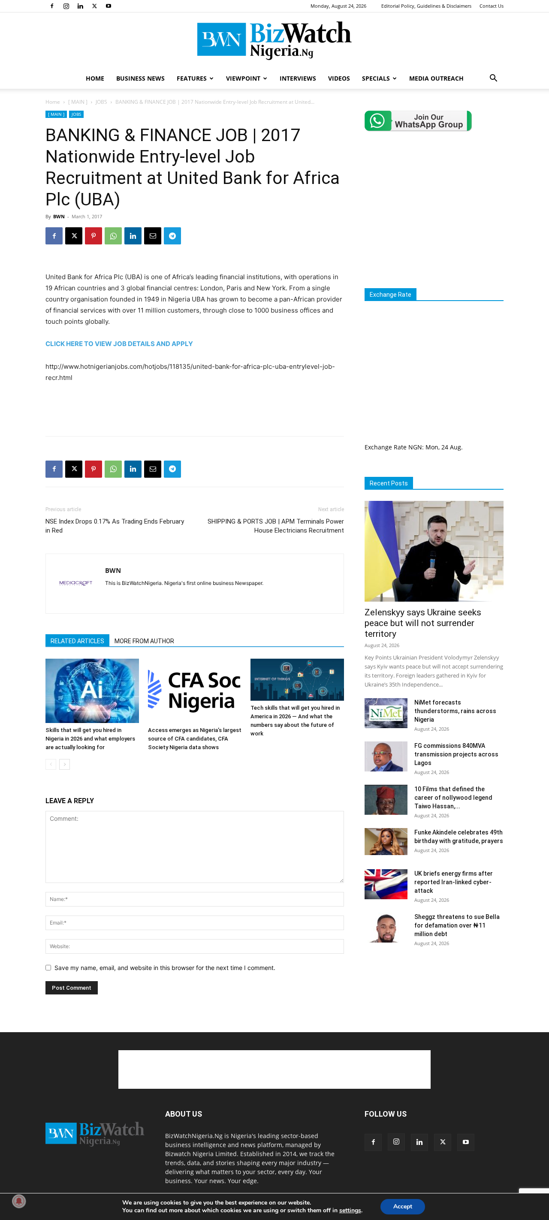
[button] (493, 79)
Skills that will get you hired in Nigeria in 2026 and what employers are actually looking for (90, 738)
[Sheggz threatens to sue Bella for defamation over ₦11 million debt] (386, 928)
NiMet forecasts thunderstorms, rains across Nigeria (455, 711)
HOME (95, 78)
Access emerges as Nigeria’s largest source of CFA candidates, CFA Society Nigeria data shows (194, 738)
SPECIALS (376, 78)
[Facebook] (51, 6)
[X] (94, 6)
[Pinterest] (93, 235)
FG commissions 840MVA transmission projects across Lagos (456, 754)
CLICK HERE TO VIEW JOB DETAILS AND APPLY (119, 344)
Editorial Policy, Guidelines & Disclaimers (426, 6)
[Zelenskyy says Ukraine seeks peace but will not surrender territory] (434, 551)
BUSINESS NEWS (140, 78)
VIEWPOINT (243, 78)
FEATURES (192, 78)
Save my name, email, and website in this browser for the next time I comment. (164, 967)
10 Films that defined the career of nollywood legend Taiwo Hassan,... (453, 798)
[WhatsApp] (113, 235)
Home (52, 101)
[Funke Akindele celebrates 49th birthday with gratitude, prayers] (386, 841)
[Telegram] (172, 235)
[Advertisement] (194, 407)
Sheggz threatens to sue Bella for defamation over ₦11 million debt (457, 925)
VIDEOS (339, 78)
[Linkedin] (80, 6)
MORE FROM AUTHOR (144, 641)
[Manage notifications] (19, 1201)
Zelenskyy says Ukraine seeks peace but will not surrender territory (423, 623)
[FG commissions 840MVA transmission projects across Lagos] (386, 756)
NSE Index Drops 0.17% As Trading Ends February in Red (114, 526)
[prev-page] (50, 764)
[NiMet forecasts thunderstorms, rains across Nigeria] (386, 713)
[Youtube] (108, 6)
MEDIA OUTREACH (436, 78)
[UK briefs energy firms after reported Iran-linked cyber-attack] (386, 884)
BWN (59, 216)
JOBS (101, 101)
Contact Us (492, 6)
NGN (415, 447)
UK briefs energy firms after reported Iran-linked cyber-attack (453, 882)
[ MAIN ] (77, 101)
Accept (402, 1206)
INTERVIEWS (298, 78)
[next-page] (64, 764)
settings (350, 1210)
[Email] (152, 235)
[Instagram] (66, 6)
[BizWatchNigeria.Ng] (274, 40)
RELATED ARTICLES (77, 641)
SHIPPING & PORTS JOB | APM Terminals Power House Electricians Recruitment (276, 526)
